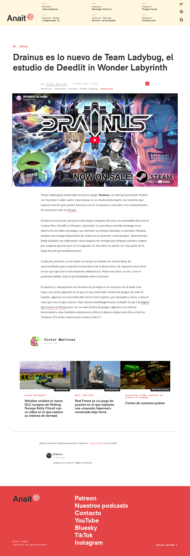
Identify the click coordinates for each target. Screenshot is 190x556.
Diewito (58, 454)
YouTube (87, 520)
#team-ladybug (89, 88)
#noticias (107, 88)
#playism (60, 88)
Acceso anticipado (104, 20)
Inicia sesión (96, 443)
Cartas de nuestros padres (145, 403)
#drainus (46, 88)
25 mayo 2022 (59, 458)
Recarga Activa (101, 9)
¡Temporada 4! (51, 20)
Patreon (86, 498)
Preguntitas (149, 9)
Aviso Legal (20, 541)
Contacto (88, 513)
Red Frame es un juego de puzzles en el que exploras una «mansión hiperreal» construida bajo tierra (94, 406)
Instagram (89, 542)
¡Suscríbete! (50, 9)
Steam (72, 210)
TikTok (84, 535)
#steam (73, 88)
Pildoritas (149, 20)
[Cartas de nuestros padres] (145, 375)
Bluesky (86, 527)
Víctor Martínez (56, 84)
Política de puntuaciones (29, 544)
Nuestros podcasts (101, 505)
